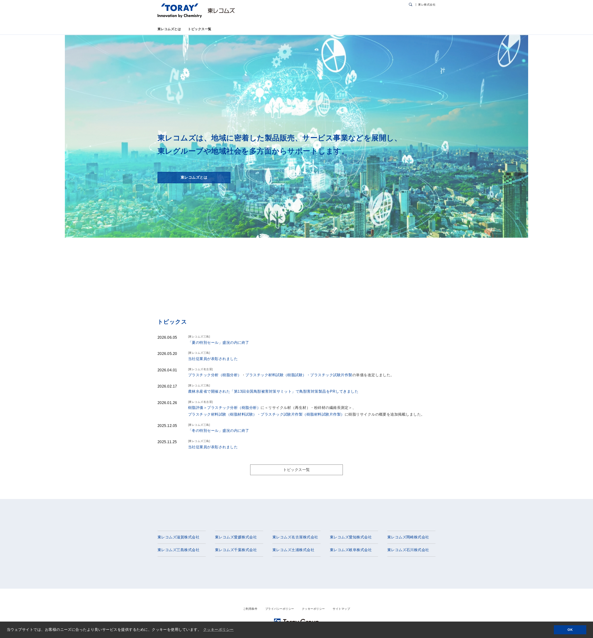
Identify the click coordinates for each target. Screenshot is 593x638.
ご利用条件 (250, 608)
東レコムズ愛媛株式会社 (236, 537)
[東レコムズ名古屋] (200, 369)
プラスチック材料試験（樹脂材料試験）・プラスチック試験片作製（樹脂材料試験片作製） (266, 414)
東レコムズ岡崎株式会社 (408, 537)
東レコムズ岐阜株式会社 (351, 550)
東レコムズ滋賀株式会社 (178, 537)
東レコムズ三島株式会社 (178, 550)
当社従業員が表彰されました (213, 359)
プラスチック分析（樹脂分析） (215, 375)
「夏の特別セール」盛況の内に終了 (218, 342)
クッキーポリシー (313, 608)
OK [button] (570, 630)
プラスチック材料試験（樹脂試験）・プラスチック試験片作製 (298, 375)
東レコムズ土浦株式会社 (293, 550)
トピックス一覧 (199, 29)
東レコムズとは (169, 29)
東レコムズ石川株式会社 (408, 550)
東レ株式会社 (426, 4)
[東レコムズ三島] (199, 336)
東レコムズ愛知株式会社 (351, 537)
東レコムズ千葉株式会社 (236, 550)
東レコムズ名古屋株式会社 (295, 537)
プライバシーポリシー (279, 608)
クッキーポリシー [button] (218, 630)
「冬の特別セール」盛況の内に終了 (218, 431)
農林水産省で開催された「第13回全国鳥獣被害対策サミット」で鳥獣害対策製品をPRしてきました (273, 391)
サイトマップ (341, 608)
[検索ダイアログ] (410, 4)
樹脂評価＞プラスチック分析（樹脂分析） (224, 408)
